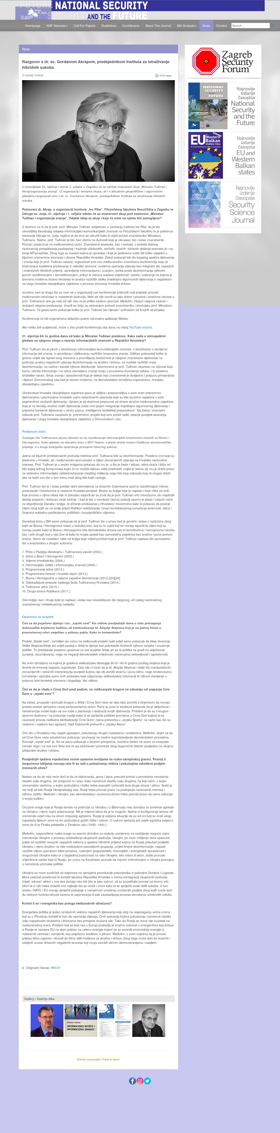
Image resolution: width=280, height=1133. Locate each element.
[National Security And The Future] (140, 9)
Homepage (32, 25)
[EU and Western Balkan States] (223, 154)
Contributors (130, 25)
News (206, 25)
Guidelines (109, 25)
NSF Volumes (56, 25)
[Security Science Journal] (223, 203)
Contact (221, 25)
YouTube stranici (140, 327)
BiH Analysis (185, 25)
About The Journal (158, 25)
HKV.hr (55, 967)
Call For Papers (84, 25)
